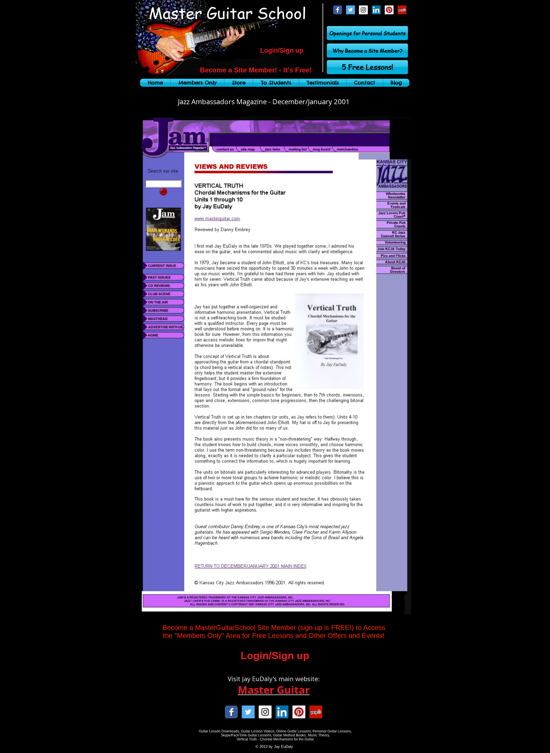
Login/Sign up (281, 50)
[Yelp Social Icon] (402, 9)
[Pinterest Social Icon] (389, 9)
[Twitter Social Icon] (350, 9)
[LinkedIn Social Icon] (376, 9)
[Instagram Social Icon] (363, 9)
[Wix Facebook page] (337, 9)
